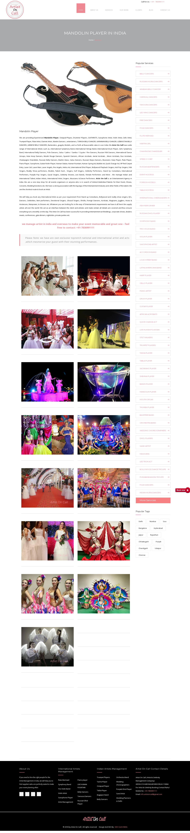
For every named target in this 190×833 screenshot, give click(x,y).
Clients (139, 10)
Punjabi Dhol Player (124, 789)
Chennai (142, 555)
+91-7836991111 (85, 227)
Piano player (83, 780)
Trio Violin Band (64, 789)
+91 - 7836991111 (157, 2)
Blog (151, 10)
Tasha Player (102, 782)
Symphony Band (64, 784)
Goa (164, 521)
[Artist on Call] (47, 276)
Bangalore (143, 528)
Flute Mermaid (63, 780)
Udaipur (158, 548)
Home (80, 10)
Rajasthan (154, 535)
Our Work (124, 10)
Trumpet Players (103, 777)
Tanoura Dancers (84, 796)
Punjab (158, 541)
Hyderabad (158, 528)
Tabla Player (102, 790)
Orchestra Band (122, 777)
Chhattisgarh (144, 541)
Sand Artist (120, 793)
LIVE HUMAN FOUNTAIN (82, 786)
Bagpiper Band (103, 795)
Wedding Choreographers (122, 783)
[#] (70, 297)
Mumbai (153, 521)
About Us (94, 10)
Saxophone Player (65, 797)
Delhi (141, 521)
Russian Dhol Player (83, 802)
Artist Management (65, 802)
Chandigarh (143, 548)
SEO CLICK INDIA (121, 827)
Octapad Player (103, 786)
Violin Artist (62, 793)
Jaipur (141, 535)
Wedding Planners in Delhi (123, 799)
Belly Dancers (83, 792)
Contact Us (165, 10)
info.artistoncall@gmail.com (151, 794)
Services (109, 10)
